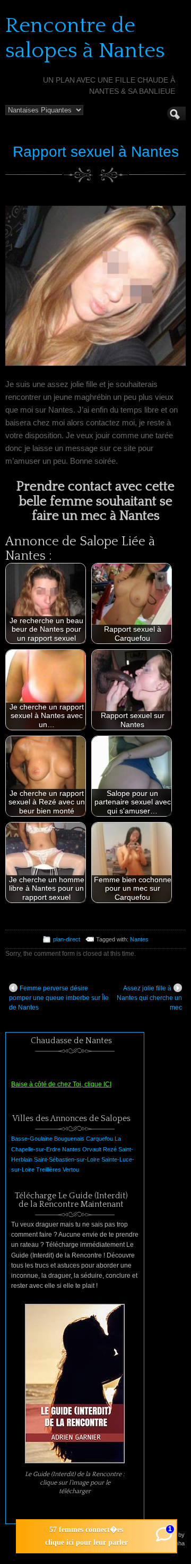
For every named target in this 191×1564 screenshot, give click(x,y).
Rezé (110, 1149)
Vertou (71, 1169)
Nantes (139, 939)
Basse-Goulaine (32, 1138)
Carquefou (99, 1138)
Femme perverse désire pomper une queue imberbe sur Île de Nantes (59, 998)
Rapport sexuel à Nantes (96, 151)
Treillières (48, 1169)
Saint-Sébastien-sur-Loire (67, 1159)
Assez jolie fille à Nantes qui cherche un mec (149, 998)
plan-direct (66, 939)
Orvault (91, 1149)
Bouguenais (69, 1138)
